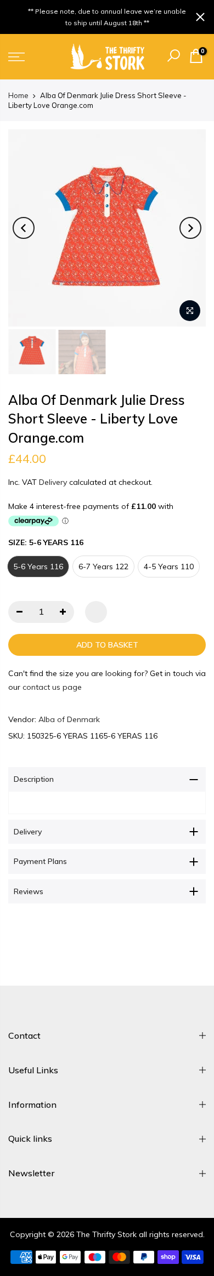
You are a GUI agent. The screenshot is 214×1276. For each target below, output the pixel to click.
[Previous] (24, 228)
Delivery (53, 482)
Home (18, 95)
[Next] (190, 228)
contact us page (52, 686)
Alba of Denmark (69, 719)
